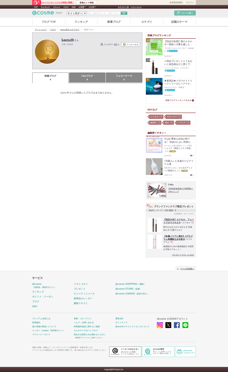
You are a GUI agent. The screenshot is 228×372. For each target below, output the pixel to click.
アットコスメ (41, 29)
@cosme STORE (128, 288)
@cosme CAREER (132, 293)
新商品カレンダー (83, 298)
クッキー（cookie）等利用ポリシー (48, 330)
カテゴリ (146, 21)
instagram (160, 325)
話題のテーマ (179, 21)
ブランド (56, 7)
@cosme (44, 285)
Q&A (74, 7)
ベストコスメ (136, 7)
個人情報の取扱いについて (44, 326)
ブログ (66, 7)
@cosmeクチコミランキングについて (132, 326)
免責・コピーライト (83, 318)
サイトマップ (121, 322)
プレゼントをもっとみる (183, 255)
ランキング (45, 7)
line (185, 325)
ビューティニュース (84, 293)
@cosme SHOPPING (130, 284)
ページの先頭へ (187, 269)
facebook (177, 325)
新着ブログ (114, 21)
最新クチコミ (81, 303)
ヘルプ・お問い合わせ (84, 322)
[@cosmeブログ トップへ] (47, 13)
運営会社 (119, 318)
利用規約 (36, 322)
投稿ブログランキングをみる (178, 100)
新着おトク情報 (87, 2)
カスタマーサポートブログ (86, 330)
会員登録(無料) (176, 2)
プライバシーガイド (41, 334)
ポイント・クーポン (42, 296)
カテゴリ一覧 (123, 7)
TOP (36, 7)
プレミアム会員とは (41, 318)
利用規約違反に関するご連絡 (87, 326)
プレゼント (79, 288)
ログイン (190, 2)
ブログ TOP (49, 21)
